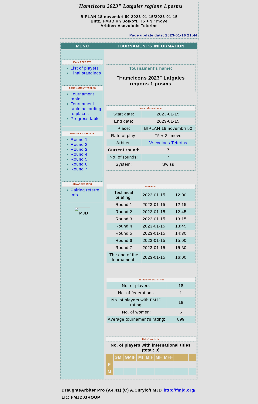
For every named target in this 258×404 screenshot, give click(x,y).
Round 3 (79, 149)
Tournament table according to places (86, 108)
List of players (85, 68)
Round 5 (79, 159)
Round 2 (79, 144)
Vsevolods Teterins (168, 142)
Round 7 (79, 169)
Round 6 (79, 164)
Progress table (85, 118)
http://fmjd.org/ (179, 390)
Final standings (86, 73)
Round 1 (79, 139)
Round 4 (79, 154)
